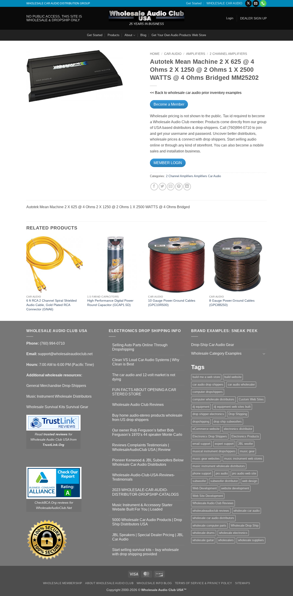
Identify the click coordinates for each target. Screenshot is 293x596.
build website (232, 377)
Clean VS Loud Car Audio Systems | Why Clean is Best (145, 362)
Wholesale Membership (62, 583)
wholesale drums (204, 533)
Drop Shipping (237, 414)
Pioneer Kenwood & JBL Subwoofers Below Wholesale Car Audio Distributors (148, 462)
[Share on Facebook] (154, 186)
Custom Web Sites (251, 399)
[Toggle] (264, 353)
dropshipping (201, 421)
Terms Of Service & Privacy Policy (203, 583)
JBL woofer (245, 443)
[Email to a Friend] (170, 186)
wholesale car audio (246, 510)
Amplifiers (195, 54)
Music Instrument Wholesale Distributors (59, 396)
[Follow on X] (248, 3)
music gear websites (206, 458)
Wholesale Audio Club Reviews (138, 405)
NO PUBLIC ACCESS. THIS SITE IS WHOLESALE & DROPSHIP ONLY (54, 18)
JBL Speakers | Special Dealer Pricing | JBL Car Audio (147, 537)
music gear (247, 451)
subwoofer (199, 481)
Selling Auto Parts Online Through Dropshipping (140, 347)
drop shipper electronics (208, 414)
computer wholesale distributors (213, 399)
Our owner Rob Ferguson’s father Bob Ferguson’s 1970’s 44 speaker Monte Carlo (147, 432)
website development (235, 488)
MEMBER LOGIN (168, 163)
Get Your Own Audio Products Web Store (179, 35)
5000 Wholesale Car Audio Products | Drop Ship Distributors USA (147, 522)
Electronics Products (245, 436)
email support (201, 443)
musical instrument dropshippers (214, 451)
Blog (143, 35)
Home (155, 54)
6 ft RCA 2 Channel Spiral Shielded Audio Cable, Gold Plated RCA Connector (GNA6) (51, 305)
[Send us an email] (255, 3)
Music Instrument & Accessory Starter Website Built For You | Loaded (142, 507)
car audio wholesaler (241, 384)
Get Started (193, 3)
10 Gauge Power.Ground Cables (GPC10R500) (171, 303)
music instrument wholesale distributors (219, 466)
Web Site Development (208, 496)
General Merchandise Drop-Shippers (56, 386)
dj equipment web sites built (232, 406)
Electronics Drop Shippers (210, 436)
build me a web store (206, 377)
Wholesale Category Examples (216, 353)
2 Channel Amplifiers (228, 54)
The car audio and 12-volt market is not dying (143, 377)
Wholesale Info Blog (154, 583)
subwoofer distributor (224, 481)
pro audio (222, 473)
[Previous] (26, 278)
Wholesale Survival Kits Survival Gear (57, 407)
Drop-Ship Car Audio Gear (212, 345)
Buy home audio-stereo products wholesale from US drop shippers (147, 417)
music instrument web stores (243, 458)
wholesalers (226, 540)
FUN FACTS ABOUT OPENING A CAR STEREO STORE (144, 392)
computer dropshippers (208, 392)
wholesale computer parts (209, 525)
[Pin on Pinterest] (179, 186)
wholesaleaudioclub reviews (211, 510)
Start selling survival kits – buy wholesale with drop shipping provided (145, 552)
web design (249, 481)
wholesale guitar (203, 540)
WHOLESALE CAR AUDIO (224, 3)
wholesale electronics (233, 533)
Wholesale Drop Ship (244, 525)
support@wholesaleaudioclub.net (65, 354)
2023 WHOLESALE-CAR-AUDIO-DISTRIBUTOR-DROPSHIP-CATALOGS (145, 492)
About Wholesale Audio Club (109, 583)
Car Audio (173, 54)
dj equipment (201, 406)
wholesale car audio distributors (213, 518)
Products (113, 35)
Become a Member (169, 104)
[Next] (265, 278)
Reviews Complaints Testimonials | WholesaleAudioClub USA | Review (141, 447)
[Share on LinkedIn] (187, 186)
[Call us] (263, 3)
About (128, 35)
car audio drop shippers (208, 384)
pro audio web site (244, 473)
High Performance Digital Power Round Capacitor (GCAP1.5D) (110, 303)
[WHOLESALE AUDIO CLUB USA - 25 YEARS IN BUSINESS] (146, 15)
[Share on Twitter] (162, 186)
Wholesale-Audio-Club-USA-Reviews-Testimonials (143, 477)
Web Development (205, 488)
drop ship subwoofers (228, 421)
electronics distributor (238, 429)
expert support (224, 443)
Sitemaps (242, 583)
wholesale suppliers (251, 540)
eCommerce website (206, 429)
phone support (202, 473)
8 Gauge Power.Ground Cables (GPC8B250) (232, 303)
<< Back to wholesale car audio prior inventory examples (195, 93)
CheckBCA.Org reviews (51, 502)
